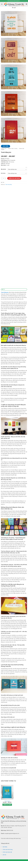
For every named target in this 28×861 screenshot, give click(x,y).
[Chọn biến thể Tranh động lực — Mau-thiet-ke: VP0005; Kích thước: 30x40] (13, 130)
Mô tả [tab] (3, 289)
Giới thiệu (5, 846)
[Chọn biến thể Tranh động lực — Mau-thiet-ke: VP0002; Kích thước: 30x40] (13, 50)
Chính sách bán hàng (8, 849)
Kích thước (3, 173)
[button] (2, 4)
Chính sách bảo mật (7, 852)
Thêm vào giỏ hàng (14, 178)
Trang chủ (3, 148)
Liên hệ (4, 854)
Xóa (26, 167)
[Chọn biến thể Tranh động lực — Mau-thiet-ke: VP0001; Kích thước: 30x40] (13, 23)
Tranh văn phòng (8, 184)
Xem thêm (5, 146)
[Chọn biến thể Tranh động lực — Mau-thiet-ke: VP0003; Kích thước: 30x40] (13, 76)
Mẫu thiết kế (3, 169)
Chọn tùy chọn (7, 804)
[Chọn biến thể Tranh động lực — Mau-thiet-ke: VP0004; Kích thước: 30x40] (13, 103)
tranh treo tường (12, 148)
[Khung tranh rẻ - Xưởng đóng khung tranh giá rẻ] (14, 4)
